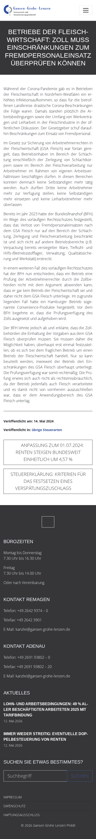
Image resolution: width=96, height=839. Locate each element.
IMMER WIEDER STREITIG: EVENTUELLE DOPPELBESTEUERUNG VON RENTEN (45, 736)
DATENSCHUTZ (14, 806)
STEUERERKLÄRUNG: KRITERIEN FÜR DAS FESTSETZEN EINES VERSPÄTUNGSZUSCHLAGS (48, 481)
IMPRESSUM (12, 797)
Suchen (80, 776)
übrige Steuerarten (47, 430)
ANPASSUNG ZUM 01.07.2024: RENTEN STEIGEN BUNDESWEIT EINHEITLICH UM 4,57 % (50, 452)
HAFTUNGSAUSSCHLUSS (21, 815)
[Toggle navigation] (85, 10)
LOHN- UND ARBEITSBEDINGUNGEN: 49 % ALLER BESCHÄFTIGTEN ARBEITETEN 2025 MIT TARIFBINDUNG (45, 709)
